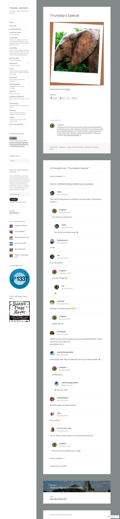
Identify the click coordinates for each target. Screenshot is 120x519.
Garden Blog (19, 51)
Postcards (14, 92)
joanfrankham (62, 398)
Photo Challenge (73, 147)
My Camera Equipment (16, 124)
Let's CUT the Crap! (64, 428)
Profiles (67, 89)
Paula (59, 192)
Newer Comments (56, 176)
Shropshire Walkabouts (19, 98)
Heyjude (62, 147)
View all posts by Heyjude (71, 135)
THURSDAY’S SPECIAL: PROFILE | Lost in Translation (75, 184)
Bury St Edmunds (20, 249)
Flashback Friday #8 (21, 225)
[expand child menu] (28, 63)
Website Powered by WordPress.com (61, 515)
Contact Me (12, 26)
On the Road (16, 79)
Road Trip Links (15, 59)
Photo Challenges (16, 86)
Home (11, 22)
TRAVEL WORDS (18, 8)
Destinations (14, 64)
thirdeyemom (62, 240)
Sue (58, 255)
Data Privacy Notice (15, 29)
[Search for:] (19, 161)
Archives (12, 211)
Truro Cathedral (19, 231)
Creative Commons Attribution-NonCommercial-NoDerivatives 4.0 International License (18, 144)
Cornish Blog (19, 41)
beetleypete (61, 332)
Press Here (13, 199)
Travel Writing (19, 105)
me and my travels (15, 33)
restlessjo (60, 301)
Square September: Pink (22, 237)
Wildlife (17, 119)
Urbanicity (17, 112)
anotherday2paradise (65, 352)
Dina (59, 413)
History (19, 71)
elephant (88, 147)
